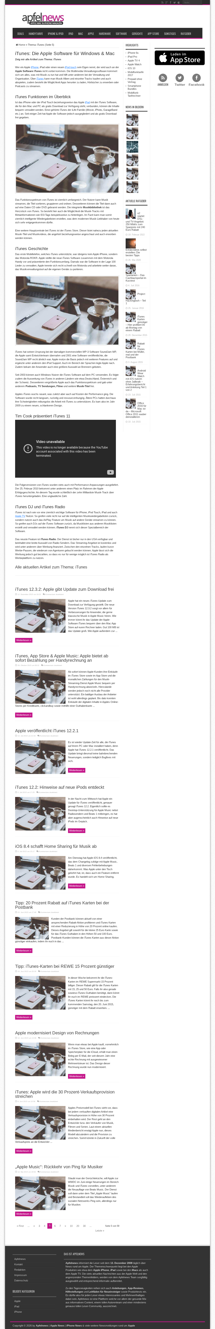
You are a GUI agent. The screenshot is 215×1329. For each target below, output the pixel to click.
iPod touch (70, 67)
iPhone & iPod (55, 34)
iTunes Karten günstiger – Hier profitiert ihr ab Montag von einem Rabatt (136, 323)
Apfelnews (20, 1259)
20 (77, 1225)
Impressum (20, 1275)
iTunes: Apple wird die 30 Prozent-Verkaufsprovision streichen (65, 1094)
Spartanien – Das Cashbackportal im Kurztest (136, 278)
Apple (91, 34)
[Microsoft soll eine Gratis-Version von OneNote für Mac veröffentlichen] (132, 174)
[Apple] (178, 3)
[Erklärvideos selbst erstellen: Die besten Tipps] (131, 243)
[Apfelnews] (42, 18)
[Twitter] (174, 3)
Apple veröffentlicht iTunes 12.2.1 (46, 730)
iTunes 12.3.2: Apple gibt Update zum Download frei (64, 589)
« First (20, 1225)
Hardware (105, 34)
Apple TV (20, 516)
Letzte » (99, 1230)
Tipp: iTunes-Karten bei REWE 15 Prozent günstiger (64, 966)
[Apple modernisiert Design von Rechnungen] (40, 1059)
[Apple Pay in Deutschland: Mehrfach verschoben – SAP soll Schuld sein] (132, 187)
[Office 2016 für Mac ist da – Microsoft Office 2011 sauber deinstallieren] (131, 403)
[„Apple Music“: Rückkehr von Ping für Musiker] (40, 1193)
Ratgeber (186, 34)
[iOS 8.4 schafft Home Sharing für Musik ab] (40, 872)
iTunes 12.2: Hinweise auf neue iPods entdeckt (59, 787)
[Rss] (162, 3)
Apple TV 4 (134, 60)
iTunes (40, 78)
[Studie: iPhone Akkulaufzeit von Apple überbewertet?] (132, 133)
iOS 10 (131, 68)
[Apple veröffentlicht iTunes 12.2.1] (40, 757)
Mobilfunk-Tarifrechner (134, 94)
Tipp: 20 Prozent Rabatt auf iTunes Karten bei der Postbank (62, 905)
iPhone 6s (133, 52)
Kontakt (18, 1264)
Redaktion (19, 1269)
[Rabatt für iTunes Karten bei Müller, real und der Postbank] (131, 343)
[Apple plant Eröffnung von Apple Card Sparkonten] (132, 147)
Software (121, 34)
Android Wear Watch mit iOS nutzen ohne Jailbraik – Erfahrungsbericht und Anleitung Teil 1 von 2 (136, 380)
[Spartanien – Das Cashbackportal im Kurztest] (131, 268)
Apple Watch (134, 64)
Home (21, 44)
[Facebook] (170, 3)
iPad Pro (132, 56)
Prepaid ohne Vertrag (135, 80)
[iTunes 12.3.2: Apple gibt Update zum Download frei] (40, 615)
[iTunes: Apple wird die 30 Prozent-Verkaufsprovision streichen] (40, 1122)
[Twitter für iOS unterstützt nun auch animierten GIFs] (132, 160)
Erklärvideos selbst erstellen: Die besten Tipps (136, 252)
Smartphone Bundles (134, 87)
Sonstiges (170, 34)
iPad (71, 34)
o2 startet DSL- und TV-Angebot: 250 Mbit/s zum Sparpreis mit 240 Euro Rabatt (135, 221)
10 (71, 1225)
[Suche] (199, 2)
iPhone (34, 67)
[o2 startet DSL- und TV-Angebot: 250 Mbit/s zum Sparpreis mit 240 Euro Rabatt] (131, 213)
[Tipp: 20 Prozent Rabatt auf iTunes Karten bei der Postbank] (32, 927)
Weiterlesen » (23, 640)
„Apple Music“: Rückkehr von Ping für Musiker (59, 1166)
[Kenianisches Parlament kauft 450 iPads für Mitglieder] (132, 120)
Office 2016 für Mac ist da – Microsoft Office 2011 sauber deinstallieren (136, 410)
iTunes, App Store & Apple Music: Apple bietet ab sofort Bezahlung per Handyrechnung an (61, 658)
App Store (153, 34)
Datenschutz (21, 1280)
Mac (80, 34)
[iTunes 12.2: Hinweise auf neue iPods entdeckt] (40, 813)
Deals (20, 34)
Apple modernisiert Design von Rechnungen (57, 1032)
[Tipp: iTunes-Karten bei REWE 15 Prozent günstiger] (40, 992)
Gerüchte (137, 34)
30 (84, 1225)
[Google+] (166, 3)
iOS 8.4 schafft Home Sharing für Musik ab (56, 846)
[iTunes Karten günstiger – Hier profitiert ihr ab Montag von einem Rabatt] (131, 316)
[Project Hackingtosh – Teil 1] (131, 293)
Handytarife (36, 34)
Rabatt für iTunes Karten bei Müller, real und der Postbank (135, 350)
